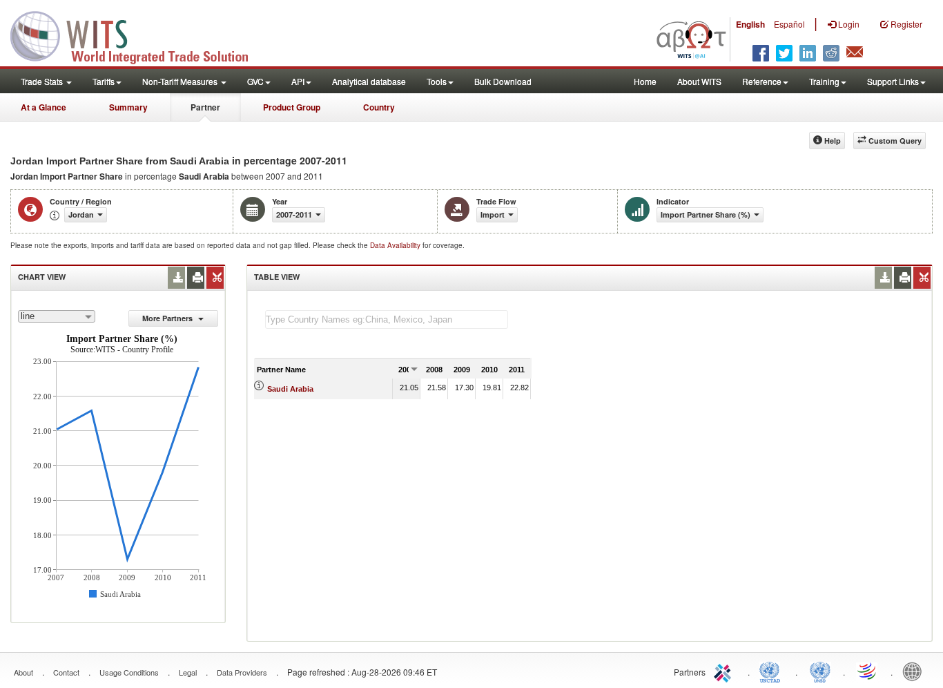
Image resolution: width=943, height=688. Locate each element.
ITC (725, 671)
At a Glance (43, 107)
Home (645, 81)
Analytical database (369, 81)
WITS (138, 34)
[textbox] (386, 319)
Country (379, 107)
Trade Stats (43, 81)
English (750, 24)
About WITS (699, 81)
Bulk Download (503, 81)
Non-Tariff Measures (181, 81)
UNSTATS (820, 671)
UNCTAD (772, 671)
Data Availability (396, 245)
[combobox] (56, 316)
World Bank (915, 671)
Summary (128, 107)
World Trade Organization (868, 671)
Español (789, 24)
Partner (205, 107)
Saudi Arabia (290, 389)
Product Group (291, 107)
